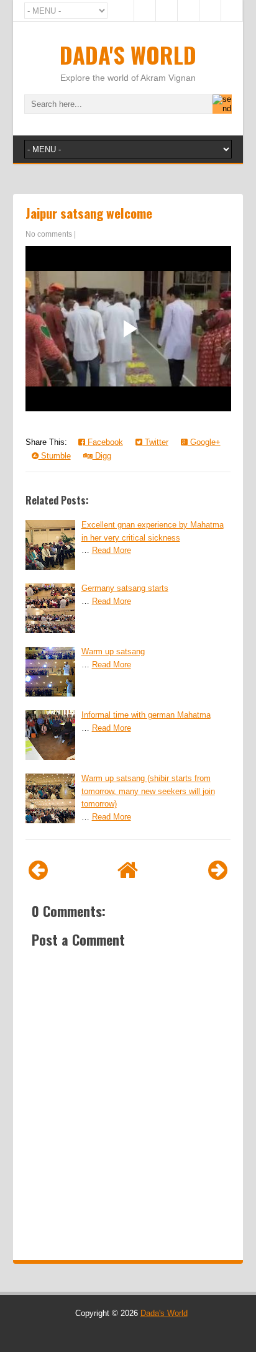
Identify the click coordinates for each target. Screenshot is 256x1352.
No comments (48, 234)
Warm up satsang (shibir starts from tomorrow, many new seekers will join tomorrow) (148, 791)
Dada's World (128, 54)
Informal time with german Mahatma (146, 714)
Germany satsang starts (124, 588)
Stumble (55, 455)
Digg (102, 455)
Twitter (155, 442)
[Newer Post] (38, 870)
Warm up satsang (113, 651)
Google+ (204, 442)
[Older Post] (217, 870)
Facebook (104, 442)
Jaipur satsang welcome (88, 212)
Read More (111, 550)
